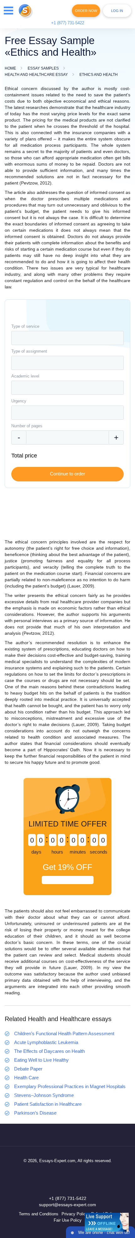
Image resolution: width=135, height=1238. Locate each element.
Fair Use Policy (68, 1220)
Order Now (86, 11)
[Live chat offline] (107, 1222)
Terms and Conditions (38, 1214)
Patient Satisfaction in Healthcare (48, 1104)
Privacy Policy (75, 1214)
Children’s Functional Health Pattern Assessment (64, 1033)
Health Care (26, 1077)
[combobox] (67, 338)
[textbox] (67, 338)
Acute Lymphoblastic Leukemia (46, 1042)
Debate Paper (28, 1068)
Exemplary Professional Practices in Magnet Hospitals (70, 1086)
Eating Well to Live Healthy (41, 1060)
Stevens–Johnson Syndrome (44, 1095)
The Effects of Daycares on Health (49, 1051)
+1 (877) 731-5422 (67, 22)
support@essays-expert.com (67, 1204)
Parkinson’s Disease (35, 1113)
